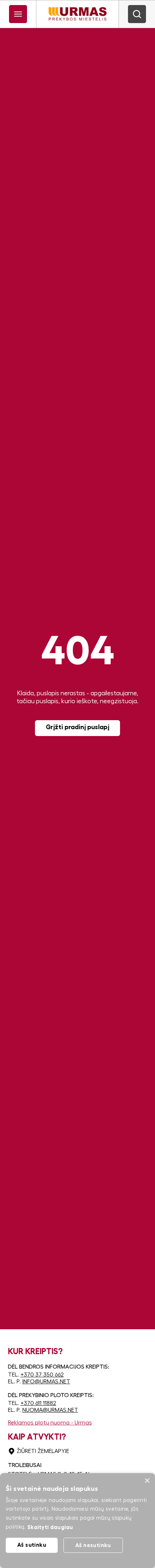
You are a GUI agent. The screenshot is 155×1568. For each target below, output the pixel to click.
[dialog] (77, 1520)
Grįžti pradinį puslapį (77, 727)
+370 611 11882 (38, 1403)
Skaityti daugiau (50, 1527)
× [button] (147, 1481)
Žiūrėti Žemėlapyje (43, 1451)
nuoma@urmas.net (50, 1410)
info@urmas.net (46, 1381)
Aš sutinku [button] (31, 1544)
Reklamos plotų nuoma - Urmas (50, 1423)
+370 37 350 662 (42, 1375)
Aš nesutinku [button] (93, 1545)
